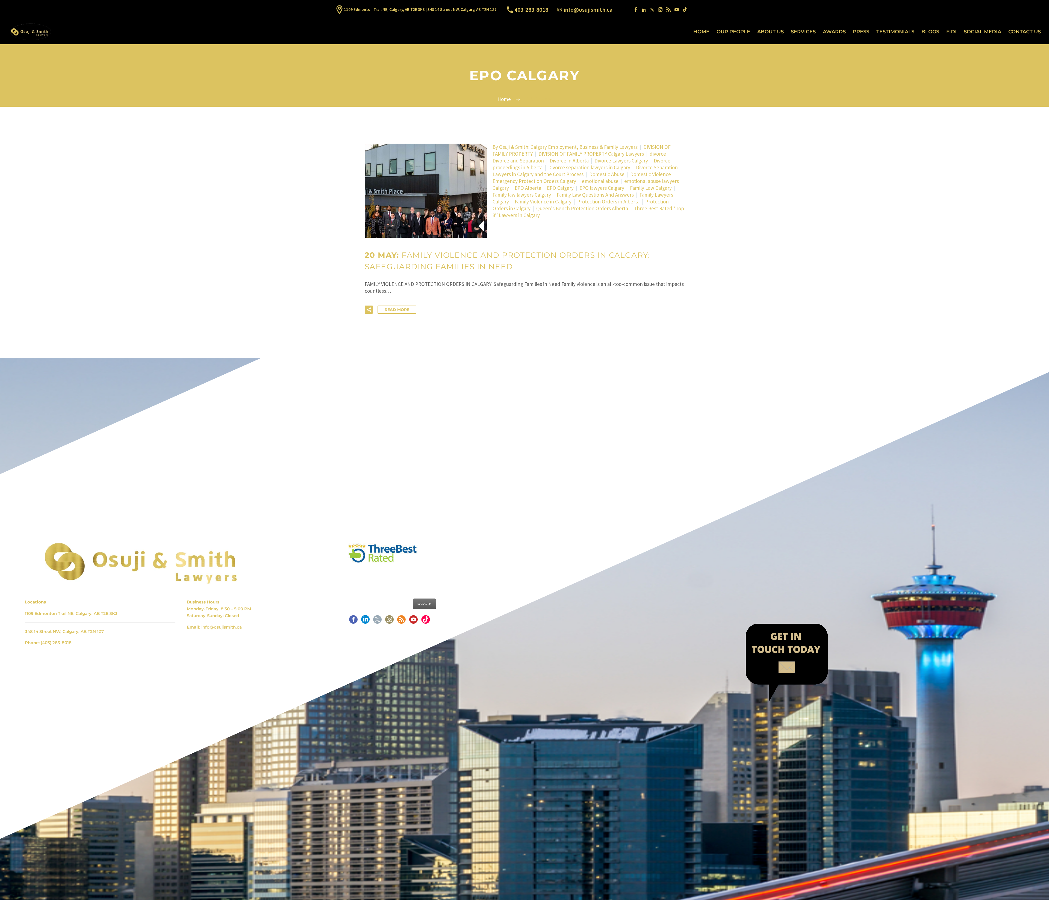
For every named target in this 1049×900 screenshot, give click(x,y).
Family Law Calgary (651, 188)
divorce (658, 153)
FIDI (951, 32)
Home (701, 32)
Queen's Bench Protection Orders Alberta (582, 208)
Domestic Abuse (606, 174)
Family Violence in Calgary (543, 201)
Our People (733, 32)
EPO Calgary (560, 188)
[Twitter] (652, 9)
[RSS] (668, 9)
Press (861, 32)
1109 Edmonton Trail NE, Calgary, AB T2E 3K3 (71, 613)
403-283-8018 (531, 9)
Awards (834, 32)
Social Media (982, 32)
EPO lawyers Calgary (601, 188)
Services (803, 32)
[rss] (401, 621)
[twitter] (377, 621)
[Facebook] (636, 9)
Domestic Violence (650, 174)
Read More (397, 309)
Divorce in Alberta (569, 160)
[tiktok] (425, 621)
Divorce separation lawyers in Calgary (589, 167)
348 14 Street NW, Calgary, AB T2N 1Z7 (64, 631)
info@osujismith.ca (588, 9)
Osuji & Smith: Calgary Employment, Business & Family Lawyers (568, 147)
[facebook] (353, 621)
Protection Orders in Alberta (608, 201)
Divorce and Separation (518, 160)
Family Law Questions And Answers (595, 194)
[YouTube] (677, 9)
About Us (770, 32)
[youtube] (413, 621)
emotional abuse (600, 181)
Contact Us (1024, 32)
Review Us (424, 604)
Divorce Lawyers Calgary (621, 160)
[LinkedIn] (644, 9)
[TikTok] (685, 9)
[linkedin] (365, 621)
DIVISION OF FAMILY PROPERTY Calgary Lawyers (591, 153)
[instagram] (389, 621)
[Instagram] (660, 9)
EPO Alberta (528, 188)
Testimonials (895, 32)
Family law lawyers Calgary (522, 194)
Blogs (930, 32)
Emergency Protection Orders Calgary (534, 181)
